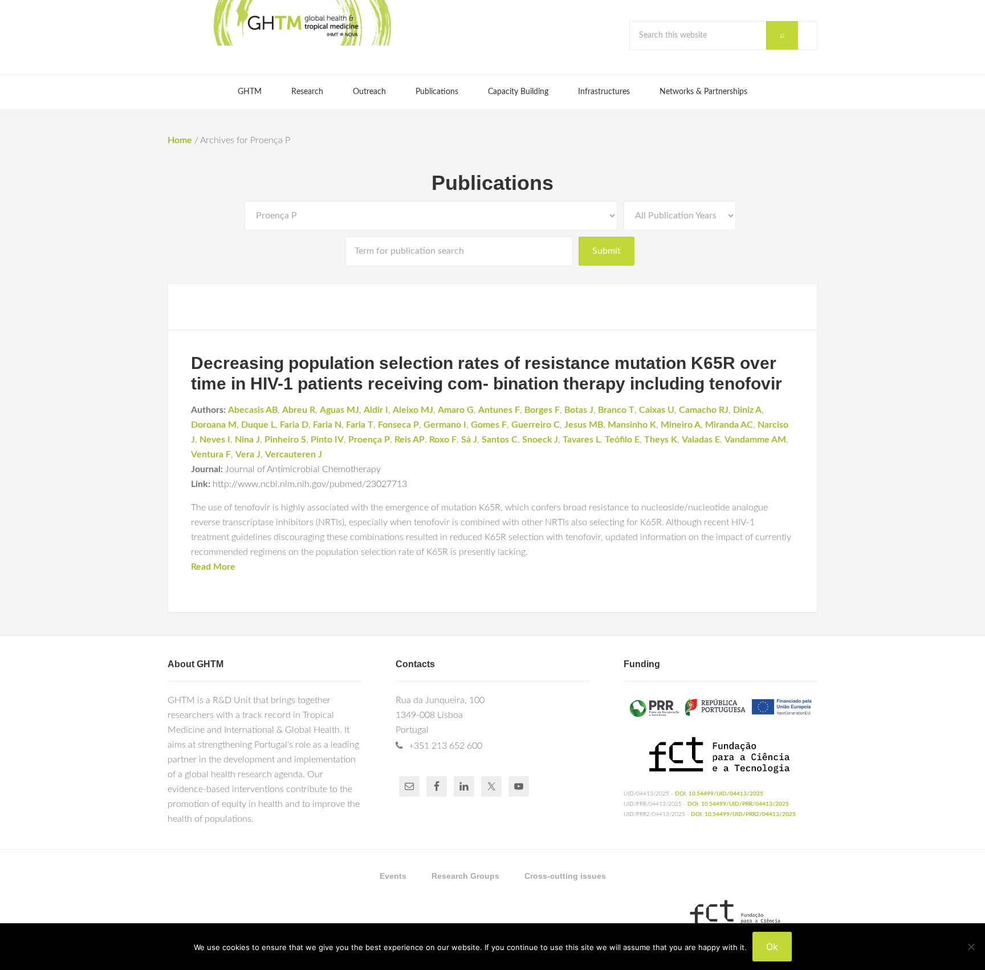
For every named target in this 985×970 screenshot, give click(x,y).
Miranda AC (729, 424)
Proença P (369, 439)
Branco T (616, 410)
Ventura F (211, 454)
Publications (492, 182)
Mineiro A (681, 424)
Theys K (660, 439)
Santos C (500, 439)
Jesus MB (583, 424)
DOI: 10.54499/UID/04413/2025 (719, 794)
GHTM (301, 23)
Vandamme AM (755, 439)
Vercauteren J (293, 454)
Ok (772, 946)
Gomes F (489, 424)
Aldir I (376, 410)
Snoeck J (540, 439)
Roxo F (443, 439)
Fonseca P (398, 424)
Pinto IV (327, 439)
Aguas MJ (339, 410)
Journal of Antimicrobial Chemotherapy (303, 469)
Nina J (247, 439)
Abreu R (298, 410)
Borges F (542, 410)
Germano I (445, 424)
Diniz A (747, 410)
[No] (970, 946)
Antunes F (499, 410)
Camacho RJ (703, 410)
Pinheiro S (285, 439)
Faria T (359, 424)
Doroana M (214, 424)
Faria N (327, 424)
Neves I (215, 439)
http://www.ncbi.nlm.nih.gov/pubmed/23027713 (310, 484)
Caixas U (656, 410)
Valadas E (701, 439)
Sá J (469, 439)
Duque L (258, 424)
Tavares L (581, 439)
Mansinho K (632, 424)
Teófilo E (622, 439)
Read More (213, 566)
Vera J (248, 454)
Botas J (578, 410)
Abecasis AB (253, 410)
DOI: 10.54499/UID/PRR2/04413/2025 (743, 814)
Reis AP (409, 439)
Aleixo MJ (413, 410)
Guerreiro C (535, 424)
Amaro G (456, 410)
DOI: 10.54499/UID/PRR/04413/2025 (738, 804)
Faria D (294, 424)
